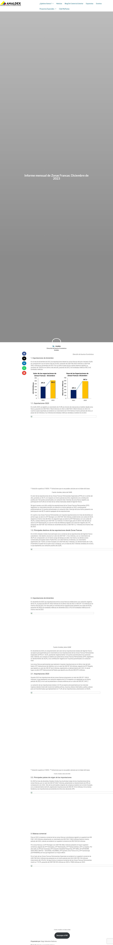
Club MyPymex (64, 9)
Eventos (99, 3)
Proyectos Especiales (47, 9)
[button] (24, 354)
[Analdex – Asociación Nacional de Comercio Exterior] (10, 5)
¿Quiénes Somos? (46, 3)
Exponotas (89, 3)
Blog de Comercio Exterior (74, 3)
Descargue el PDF (62, 935)
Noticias (59, 3)
